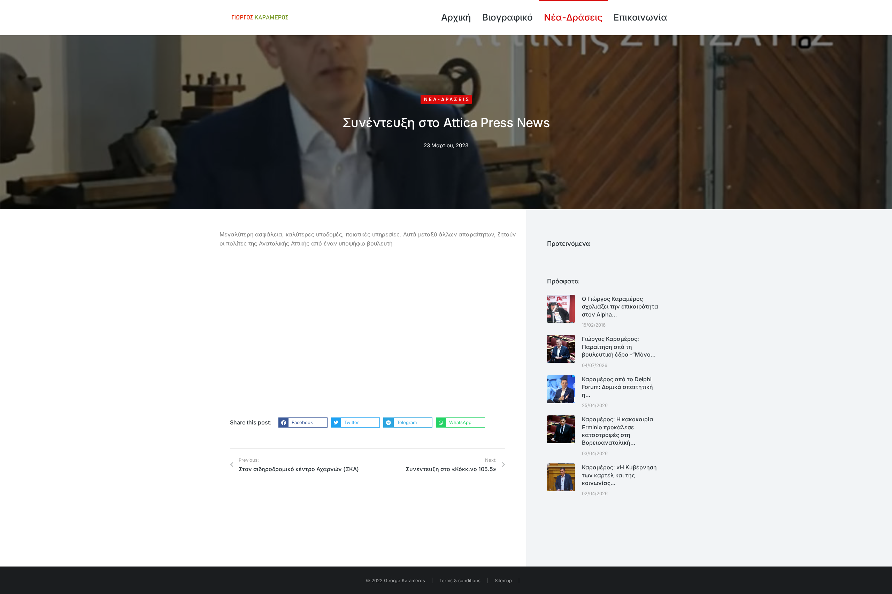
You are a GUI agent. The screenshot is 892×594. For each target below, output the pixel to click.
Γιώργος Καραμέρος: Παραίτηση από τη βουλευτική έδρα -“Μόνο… (619, 346)
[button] (303, 422)
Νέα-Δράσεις (447, 99)
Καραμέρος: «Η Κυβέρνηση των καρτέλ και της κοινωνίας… (619, 475)
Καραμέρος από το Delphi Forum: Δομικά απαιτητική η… (617, 387)
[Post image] (561, 309)
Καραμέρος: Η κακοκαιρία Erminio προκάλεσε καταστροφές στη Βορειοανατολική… (617, 431)
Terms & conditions (459, 580)
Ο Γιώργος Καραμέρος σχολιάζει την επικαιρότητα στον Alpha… (620, 306)
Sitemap (503, 580)
